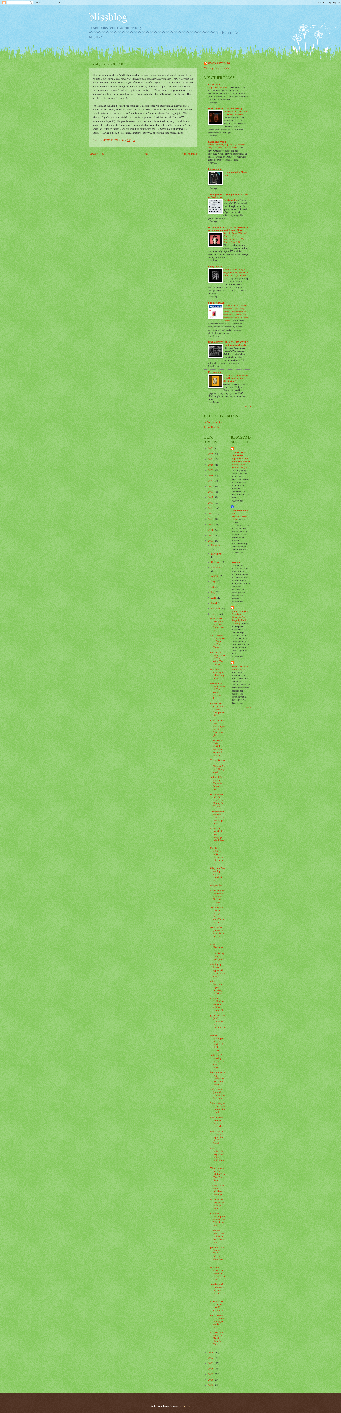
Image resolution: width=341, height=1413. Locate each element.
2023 (211, 464)
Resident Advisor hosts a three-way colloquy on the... (217, 856)
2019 (211, 486)
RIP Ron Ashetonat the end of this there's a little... (217, 1273)
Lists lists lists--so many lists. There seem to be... (217, 1306)
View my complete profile (217, 68)
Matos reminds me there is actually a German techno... (217, 896)
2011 (211, 529)
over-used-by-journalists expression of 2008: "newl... (217, 1137)
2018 (211, 491)
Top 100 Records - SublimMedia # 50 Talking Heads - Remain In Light (241, 463)
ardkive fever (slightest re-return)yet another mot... (217, 1321)
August (215, 575)
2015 (211, 508)
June (213, 586)
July (213, 581)
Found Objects (211, 427)
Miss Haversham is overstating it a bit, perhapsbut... (217, 952)
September (216, 567)
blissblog (108, 16)
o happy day (216, 885)
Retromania (214, 372)
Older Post (189, 153)
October (215, 562)
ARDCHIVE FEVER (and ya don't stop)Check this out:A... (217, 915)
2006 (211, 1363)
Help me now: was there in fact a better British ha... (217, 1122)
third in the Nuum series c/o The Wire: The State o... (217, 658)
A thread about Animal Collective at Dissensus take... (217, 783)
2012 (211, 524)
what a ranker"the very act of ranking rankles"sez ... (217, 1156)
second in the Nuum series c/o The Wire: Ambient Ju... (217, 691)
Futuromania (215, 169)
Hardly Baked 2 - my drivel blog (225, 108)
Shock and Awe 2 (217, 142)
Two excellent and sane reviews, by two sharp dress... (217, 817)
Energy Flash (215, 266)
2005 (211, 1368)
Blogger (186, 1406)
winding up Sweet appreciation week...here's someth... (217, 970)
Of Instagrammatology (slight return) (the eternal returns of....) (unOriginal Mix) (235, 274)
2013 (211, 519)
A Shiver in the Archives (240, 613)
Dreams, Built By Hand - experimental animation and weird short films (228, 229)
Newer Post (97, 153)
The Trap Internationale (235, 344)
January (215, 614)
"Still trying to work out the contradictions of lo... (217, 1107)
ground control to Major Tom (235, 173)
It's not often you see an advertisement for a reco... (217, 933)
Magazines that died (218, 87)
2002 (211, 1385)
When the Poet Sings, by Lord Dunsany (239, 620)
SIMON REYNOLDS (219, 63)
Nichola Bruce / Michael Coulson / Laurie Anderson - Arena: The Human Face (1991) (235, 238)
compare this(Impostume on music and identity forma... (217, 1043)
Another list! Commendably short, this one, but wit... (217, 1290)
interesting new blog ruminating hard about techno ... (217, 1078)
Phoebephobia (230, 200)
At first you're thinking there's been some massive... (217, 1060)
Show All (248, 407)
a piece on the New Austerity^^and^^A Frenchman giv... (217, 728)
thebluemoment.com (240, 512)
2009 (211, 540)
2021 (211, 475)
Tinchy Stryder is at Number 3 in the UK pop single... (217, 766)
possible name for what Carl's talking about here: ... (217, 1255)
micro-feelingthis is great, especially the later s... (217, 987)
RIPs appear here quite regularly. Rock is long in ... (217, 624)
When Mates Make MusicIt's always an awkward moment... (216, 748)
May (213, 592)
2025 (211, 453)
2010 (211, 535)
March (214, 603)
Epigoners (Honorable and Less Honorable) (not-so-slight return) (236, 377)
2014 (211, 513)
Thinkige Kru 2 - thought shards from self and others (228, 196)
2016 (211, 502)
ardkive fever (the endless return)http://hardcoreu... (217, 1093)
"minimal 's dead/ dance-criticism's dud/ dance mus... (217, 1236)
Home (143, 153)
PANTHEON (215, 84)
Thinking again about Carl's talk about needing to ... (217, 1190)
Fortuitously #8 (239, 669)
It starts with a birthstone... (239, 454)
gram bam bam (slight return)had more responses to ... (217, 1023)
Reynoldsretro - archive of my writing (228, 342)
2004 (211, 1374)
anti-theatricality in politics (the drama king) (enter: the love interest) (226, 146)
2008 (211, 1352)
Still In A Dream (216, 302)
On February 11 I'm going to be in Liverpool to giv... (217, 709)
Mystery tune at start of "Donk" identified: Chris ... (216, 1338)
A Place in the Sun (213, 422)
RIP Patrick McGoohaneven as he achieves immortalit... (217, 1004)
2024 (211, 459)
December (216, 545)
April (214, 597)
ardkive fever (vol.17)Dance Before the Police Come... (217, 641)
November (216, 553)
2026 (211, 448)
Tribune (236, 562)
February (216, 608)
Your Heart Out (240, 666)
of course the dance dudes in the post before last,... (217, 1204)
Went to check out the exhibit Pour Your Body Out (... (217, 1174)
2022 (211, 470)
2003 (211, 1379)
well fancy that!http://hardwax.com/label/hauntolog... (217, 1219)
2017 (211, 497)
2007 (211, 1357)
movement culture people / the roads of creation (235, 113)
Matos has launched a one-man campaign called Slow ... (217, 836)
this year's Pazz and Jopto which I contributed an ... (217, 874)
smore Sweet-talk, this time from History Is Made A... (217, 800)
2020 (211, 481)
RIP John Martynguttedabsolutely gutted (217, 674)
